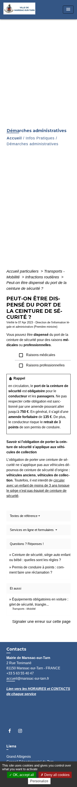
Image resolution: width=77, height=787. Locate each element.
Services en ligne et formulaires (32, 530)
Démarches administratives (32, 144)
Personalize (39, 781)
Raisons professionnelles (41, 365)
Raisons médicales (36, 355)
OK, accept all (23, 775)
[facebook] (11, 730)
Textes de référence (23, 516)
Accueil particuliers (23, 271)
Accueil (14, 138)
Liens (11, 746)
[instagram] (22, 730)
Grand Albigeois (18, 756)
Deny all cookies (56, 775)
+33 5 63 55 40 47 (20, 673)
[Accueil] (20, 10)
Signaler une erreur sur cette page (41, 621)
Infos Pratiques (40, 138)
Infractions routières (42, 277)
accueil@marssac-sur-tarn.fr (27, 678)
